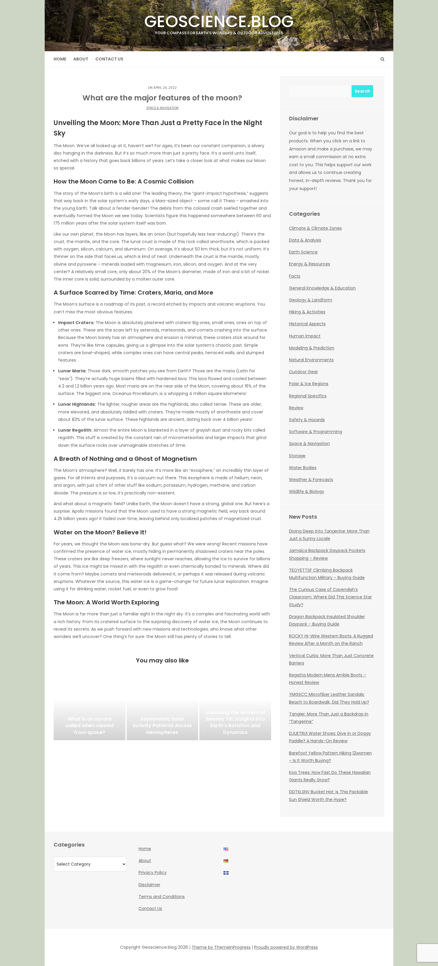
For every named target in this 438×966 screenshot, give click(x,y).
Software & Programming (315, 432)
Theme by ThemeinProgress (221, 947)
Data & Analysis (305, 240)
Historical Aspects (307, 324)
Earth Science (303, 252)
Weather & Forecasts (311, 480)
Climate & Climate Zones (315, 228)
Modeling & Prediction (311, 348)
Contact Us (109, 59)
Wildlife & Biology (306, 491)
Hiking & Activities (307, 312)
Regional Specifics (308, 396)
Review (296, 408)
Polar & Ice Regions (308, 384)
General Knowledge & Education (322, 288)
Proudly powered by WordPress (286, 947)
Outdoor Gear (303, 372)
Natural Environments (311, 360)
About (80, 59)
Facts (294, 276)
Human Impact (305, 336)
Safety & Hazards (307, 420)
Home (60, 59)
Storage (297, 456)
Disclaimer (149, 885)
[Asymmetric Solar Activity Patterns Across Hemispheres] (162, 710)
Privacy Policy (153, 872)
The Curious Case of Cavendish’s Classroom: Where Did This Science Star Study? (330, 597)
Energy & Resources (309, 264)
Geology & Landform (310, 300)
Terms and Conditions (162, 897)
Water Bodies (302, 468)
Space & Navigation (162, 108)
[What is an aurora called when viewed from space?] (89, 710)
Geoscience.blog (219, 23)
